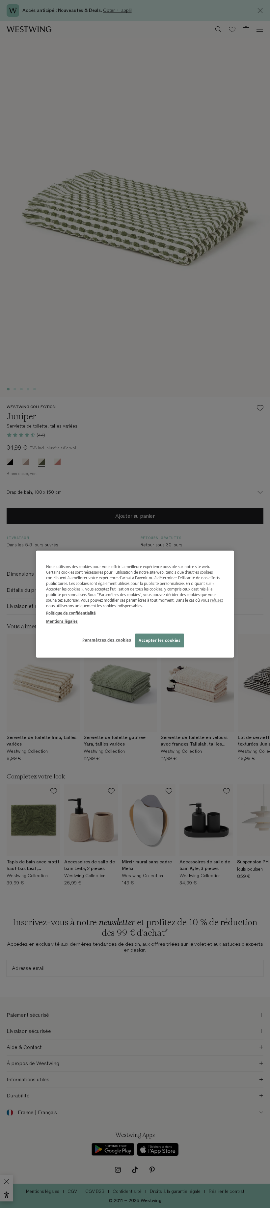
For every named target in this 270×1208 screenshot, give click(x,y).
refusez (216, 600)
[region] (135, 604)
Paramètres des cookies (106, 639)
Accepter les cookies (159, 640)
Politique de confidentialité (71, 612)
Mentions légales (62, 620)
